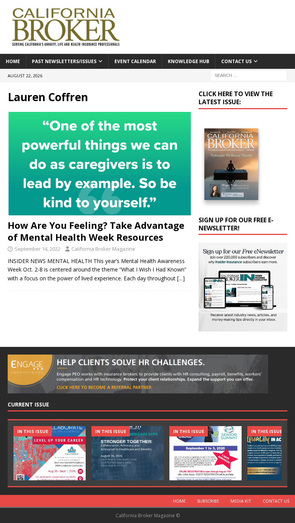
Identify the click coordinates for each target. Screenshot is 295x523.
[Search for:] (248, 74)
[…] (181, 278)
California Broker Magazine (103, 248)
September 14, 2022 (37, 248)
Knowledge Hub (188, 61)
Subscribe (208, 501)
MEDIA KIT (240, 501)
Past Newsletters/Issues (64, 61)
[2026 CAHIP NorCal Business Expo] (127, 453)
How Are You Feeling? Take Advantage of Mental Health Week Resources (96, 231)
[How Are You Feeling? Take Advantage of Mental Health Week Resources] (100, 163)
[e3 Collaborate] (49, 453)
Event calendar (135, 61)
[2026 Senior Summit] (205, 453)
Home (13, 61)
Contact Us (236, 61)
